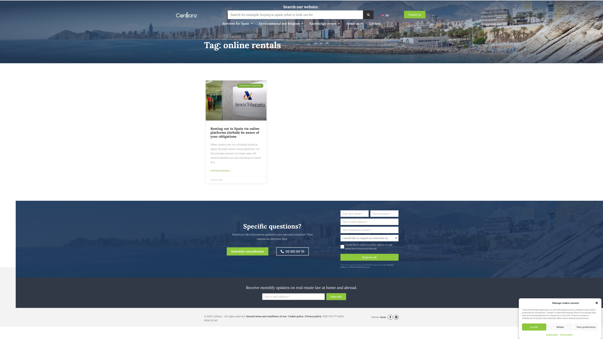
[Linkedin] (396, 317)
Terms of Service (357, 267)
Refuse (560, 327)
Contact (375, 23)
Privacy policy (566, 334)
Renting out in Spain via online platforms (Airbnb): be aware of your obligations (234, 132)
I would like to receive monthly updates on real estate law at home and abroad (368, 246)
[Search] (368, 14)
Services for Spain (236, 23)
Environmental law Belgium (279, 23)
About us (352, 23)
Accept (534, 327)
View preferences (586, 327)
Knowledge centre (323, 23)
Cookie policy (552, 334)
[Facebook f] (390, 317)
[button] (596, 302)
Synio (383, 317)
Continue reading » (220, 171)
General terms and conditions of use (266, 316)
